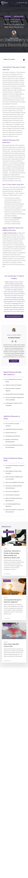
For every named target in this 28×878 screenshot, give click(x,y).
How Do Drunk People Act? (12, 491)
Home (5, 19)
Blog (8, 19)
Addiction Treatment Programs (13, 385)
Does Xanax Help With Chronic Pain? (14, 482)
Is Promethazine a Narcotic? (12, 495)
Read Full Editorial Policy (14, 316)
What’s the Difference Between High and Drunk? (13, 499)
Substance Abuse (18, 16)
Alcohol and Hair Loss (10, 432)
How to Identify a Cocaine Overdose (12, 425)
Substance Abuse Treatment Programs (13, 389)
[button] (26, 2)
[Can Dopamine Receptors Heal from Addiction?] (14, 599)
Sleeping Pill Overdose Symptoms (14, 429)
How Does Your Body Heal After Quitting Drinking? (13, 487)
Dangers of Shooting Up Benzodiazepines (11, 440)
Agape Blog (8, 16)
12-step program (16, 217)
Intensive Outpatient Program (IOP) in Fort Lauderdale (14, 399)
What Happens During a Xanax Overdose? (13, 472)
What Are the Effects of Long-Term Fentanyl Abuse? (14, 511)
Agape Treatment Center (10, 233)
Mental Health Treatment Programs (14, 394)
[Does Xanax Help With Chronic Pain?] (14, 643)
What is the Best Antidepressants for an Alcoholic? (14, 478)
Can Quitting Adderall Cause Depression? (12, 505)
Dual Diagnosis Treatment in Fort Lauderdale (13, 404)
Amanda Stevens (14, 38)
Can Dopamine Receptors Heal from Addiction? (14, 466)
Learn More (14, 361)
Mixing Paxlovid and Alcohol (12, 436)
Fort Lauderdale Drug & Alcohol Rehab (13, 380)
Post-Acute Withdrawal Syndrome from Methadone (14, 446)
